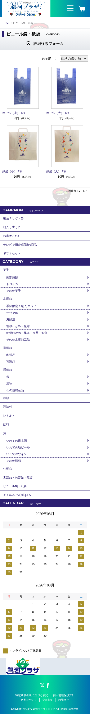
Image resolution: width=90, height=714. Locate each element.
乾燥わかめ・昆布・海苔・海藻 (26, 332)
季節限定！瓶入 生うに (21, 306)
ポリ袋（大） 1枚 (57, 113)
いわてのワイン (16, 454)
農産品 (7, 369)
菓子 (6, 269)
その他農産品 (15, 390)
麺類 (6, 398)
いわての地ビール (18, 447)
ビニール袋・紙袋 (15, 486)
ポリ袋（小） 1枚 (15, 113)
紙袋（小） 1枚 (13, 171)
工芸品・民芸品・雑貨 (17, 477)
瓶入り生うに (12, 227)
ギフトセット (12, 253)
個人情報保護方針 (64, 695)
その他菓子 (13, 290)
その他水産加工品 (18, 339)
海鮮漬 (10, 319)
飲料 (6, 424)
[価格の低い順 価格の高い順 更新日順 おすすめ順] (74, 58)
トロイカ (12, 284)
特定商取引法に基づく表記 (31, 695)
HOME (6, 23)
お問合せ (63, 699)
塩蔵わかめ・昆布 (18, 326)
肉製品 (10, 354)
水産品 (7, 298)
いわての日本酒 (16, 440)
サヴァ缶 (12, 312)
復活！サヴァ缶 (13, 218)
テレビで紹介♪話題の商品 (20, 244)
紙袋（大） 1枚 (57, 171)
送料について (29, 699)
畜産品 (7, 347)
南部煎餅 (12, 277)
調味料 (7, 406)
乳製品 (10, 361)
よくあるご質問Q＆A (17, 495)
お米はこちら (12, 236)
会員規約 (47, 699)
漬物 (9, 383)
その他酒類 (13, 460)
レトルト (9, 415)
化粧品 (7, 468)
